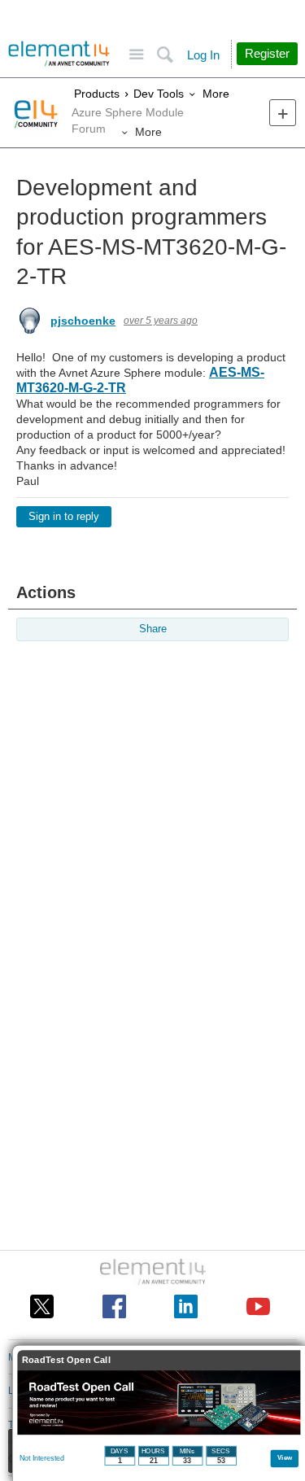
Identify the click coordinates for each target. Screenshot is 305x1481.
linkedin (186, 1306)
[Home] (59, 54)
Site (136, 55)
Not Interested (42, 1458)
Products (94, 93)
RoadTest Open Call (66, 1360)
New (282, 112)
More (212, 93)
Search (164, 55)
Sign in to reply (63, 516)
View (285, 1457)
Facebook (114, 1306)
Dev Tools (156, 93)
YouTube (258, 1306)
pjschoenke (82, 320)
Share (153, 629)
